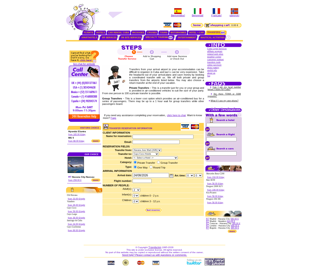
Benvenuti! (197, 15)
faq (208, 76)
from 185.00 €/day (77, 134)
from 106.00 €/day (215, 190)
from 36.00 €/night (76, 218)
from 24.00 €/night (76, 224)
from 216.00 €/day (215, 177)
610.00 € (231, 221)
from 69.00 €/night (76, 230)
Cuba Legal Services (217, 49)
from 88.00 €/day (76, 141)
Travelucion (154, 247)
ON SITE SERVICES (131, 37)
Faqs (113, 118)
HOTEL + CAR (196, 32)
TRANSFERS (213, 32)
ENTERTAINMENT (187, 37)
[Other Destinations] (223, 111)
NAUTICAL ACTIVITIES (213, 37)
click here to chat (176, 115)
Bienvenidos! (178, 15)
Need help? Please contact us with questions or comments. (154, 255)
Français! (216, 15)
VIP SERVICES (109, 37)
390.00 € (236, 223)
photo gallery (213, 68)
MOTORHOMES (178, 32)
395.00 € (235, 228)
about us (211, 73)
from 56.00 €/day (215, 183)
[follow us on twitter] (194, 264)
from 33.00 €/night (76, 199)
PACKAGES (138, 32)
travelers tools (214, 62)
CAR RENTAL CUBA (118, 32)
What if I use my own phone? (224, 101)
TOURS (163, 32)
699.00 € (235, 226)
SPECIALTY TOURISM (156, 37)
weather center (214, 57)
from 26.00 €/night (76, 205)
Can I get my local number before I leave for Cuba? (224, 88)
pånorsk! (234, 15)
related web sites (215, 54)
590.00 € (235, 219)
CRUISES (152, 32)
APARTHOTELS (89, 37)
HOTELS (100, 32)
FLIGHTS (88, 32)
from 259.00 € (74, 180)
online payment (214, 65)
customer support (215, 59)
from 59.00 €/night (76, 211)
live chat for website (84, 63)
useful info (212, 70)
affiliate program (214, 51)
